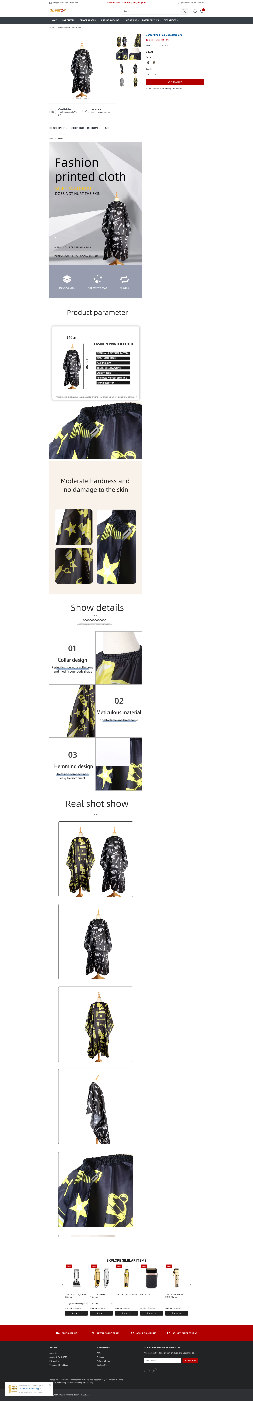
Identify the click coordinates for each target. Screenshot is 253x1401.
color (149, 57)
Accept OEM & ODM (58, 1357)
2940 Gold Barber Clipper (30, 1388)
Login (182, 3)
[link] (147, 1370)
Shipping (100, 1357)
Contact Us (101, 1365)
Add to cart (76, 1313)
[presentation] (62, 1285)
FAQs (99, 1353)
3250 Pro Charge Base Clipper (75, 1295)
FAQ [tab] (106, 128)
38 (150, 88)
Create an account (195, 3)
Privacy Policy (55, 1361)
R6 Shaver (145, 1294)
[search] (184, 11)
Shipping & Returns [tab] (85, 128)
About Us (53, 1353)
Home (51, 28)
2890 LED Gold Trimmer (126, 1294)
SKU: (148, 45)
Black (148, 62)
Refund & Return (104, 1361)
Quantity (149, 69)
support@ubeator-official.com (65, 3)
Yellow (154, 62)
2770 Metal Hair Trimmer (97, 1295)
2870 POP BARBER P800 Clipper (174, 1295)
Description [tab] (58, 128)
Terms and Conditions (58, 1365)
